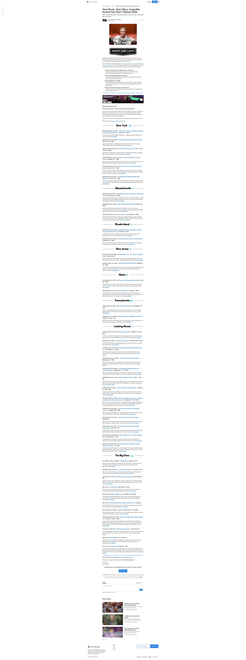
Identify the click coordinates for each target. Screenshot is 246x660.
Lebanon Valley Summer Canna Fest (128, 417)
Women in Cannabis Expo (123, 529)
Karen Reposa (118, 19)
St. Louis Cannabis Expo (124, 469)
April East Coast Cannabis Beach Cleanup (128, 280)
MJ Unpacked (124, 461)
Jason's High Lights (106, 6)
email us (121, 557)
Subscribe (155, 1)
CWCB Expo (114, 487)
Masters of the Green (124, 331)
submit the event (128, 557)
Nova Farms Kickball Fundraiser (127, 263)
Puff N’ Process (121, 214)
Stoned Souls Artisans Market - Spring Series (129, 238)
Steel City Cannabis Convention (124, 476)
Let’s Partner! (123, 570)
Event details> (113, 136)
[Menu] (159, 2)
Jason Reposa (111, 19)
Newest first (138, 583)
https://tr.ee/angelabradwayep (118, 121)
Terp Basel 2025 (113, 546)
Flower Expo (118, 494)
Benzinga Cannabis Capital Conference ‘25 (122, 502)
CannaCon (120, 510)
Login (149, 1)
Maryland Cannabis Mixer (122, 340)
